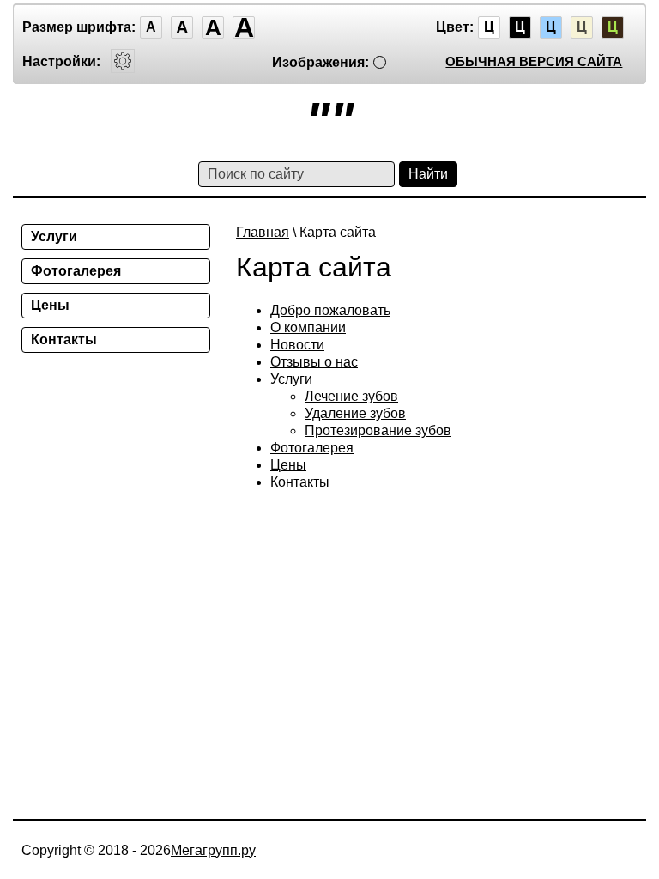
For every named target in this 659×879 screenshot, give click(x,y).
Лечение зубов (351, 396)
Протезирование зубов (378, 430)
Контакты (300, 482)
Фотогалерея (312, 447)
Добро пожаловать (330, 310)
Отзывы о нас (314, 362)
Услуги (291, 379)
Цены (288, 465)
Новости (297, 344)
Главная (262, 232)
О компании (308, 327)
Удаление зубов (355, 413)
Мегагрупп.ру (213, 850)
